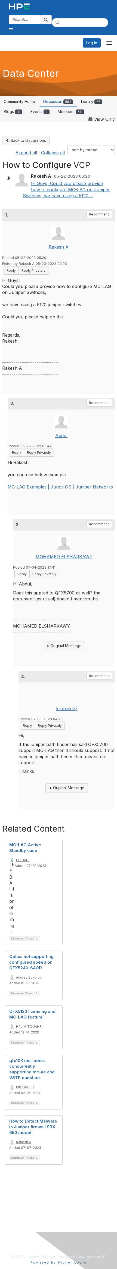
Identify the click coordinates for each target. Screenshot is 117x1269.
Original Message (65, 645)
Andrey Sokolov (29, 977)
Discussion (57, 101)
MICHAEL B (25, 1087)
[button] (9, 178)
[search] (46, 19)
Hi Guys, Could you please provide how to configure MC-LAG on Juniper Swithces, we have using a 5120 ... (66, 189)
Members (70, 111)
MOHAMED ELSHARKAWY (64, 556)
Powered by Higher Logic (58, 1262)
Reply (11, 270)
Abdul (61, 435)
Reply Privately (33, 270)
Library (90, 101)
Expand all (26, 152)
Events (39, 111)
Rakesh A (59, 247)
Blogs (12, 111)
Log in (91, 42)
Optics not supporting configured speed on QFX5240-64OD (31, 962)
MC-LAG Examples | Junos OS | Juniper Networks (60, 487)
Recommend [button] (99, 214)
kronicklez (67, 708)
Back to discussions (28, 140)
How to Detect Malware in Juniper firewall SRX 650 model (33, 1126)
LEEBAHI (22, 860)
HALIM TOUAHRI (29, 1026)
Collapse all (53, 152)
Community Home (19, 101)
